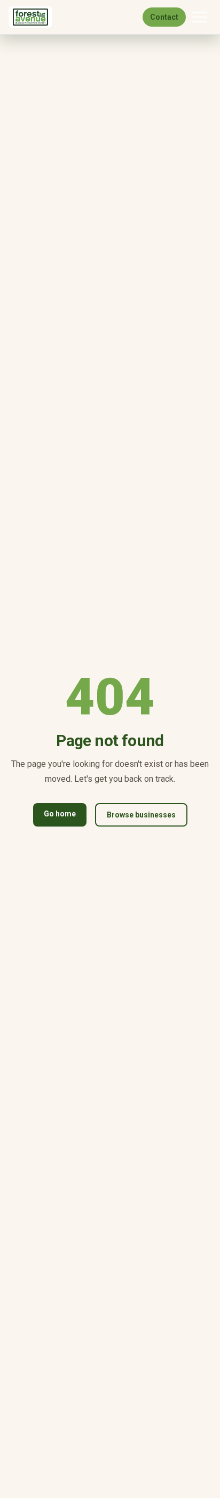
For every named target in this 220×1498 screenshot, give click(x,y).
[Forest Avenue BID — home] (30, 17)
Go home (60, 813)
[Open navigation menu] (199, 17)
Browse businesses (141, 815)
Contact (164, 17)
